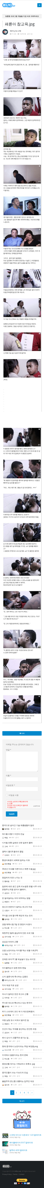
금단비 (6, 893)
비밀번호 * (10, 785)
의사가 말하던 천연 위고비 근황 (15, 994)
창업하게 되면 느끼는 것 (12, 877)
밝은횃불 (7, 864)
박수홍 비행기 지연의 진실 (13, 834)
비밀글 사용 (14, 795)
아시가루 (7, 1050)
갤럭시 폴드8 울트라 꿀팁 (12, 851)
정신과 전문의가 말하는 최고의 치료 (17, 907)
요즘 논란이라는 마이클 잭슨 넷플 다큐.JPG (20, 950)
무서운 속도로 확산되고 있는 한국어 (17, 1002)
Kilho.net (18, 1171)
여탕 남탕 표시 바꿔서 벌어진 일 (15, 1020)
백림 (6, 837)
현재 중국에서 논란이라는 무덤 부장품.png (20, 1046)
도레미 (6, 855)
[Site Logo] (8, 5)
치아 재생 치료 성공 (10, 985)
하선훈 (6, 928)
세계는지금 (8, 945)
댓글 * (8, 750)
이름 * (8, 775)
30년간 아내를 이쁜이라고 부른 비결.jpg (19, 869)
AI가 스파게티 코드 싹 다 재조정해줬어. (18, 1011)
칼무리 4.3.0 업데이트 (18, 1150)
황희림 (6, 881)
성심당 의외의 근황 (10, 941)
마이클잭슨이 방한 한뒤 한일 (14, 968)
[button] (39, 5)
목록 (23, 733)
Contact (21, 1174)
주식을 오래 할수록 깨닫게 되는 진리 (17, 915)
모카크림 (7, 936)
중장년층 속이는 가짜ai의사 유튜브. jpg (18, 1064)
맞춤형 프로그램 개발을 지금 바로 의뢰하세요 (22, 16)
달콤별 (6, 963)
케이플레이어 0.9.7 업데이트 (21, 1142)
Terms (15, 1174)
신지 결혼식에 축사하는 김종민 (15, 976)
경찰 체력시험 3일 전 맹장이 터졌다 (17, 924)
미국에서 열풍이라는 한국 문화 (15, 1055)
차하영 (6, 998)
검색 (22, 1101)
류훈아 (6, 902)
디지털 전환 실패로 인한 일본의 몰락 (17, 842)
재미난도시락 (15, 31)
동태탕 (6, 829)
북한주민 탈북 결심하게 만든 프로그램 (18, 933)
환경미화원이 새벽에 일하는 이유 (16, 860)
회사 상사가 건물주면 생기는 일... (15, 1037)
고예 (6, 846)
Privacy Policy (6, 1174)
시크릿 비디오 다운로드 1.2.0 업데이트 (25, 1135)
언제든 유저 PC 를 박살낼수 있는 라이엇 (18, 959)
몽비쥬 (6, 971)
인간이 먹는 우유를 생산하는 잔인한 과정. (19, 1029)
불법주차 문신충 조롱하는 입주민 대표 (18, 1081)
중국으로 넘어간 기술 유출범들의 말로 (18, 825)
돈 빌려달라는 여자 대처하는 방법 (16, 898)
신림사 (6, 910)
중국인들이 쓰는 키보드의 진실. (15, 1072)
